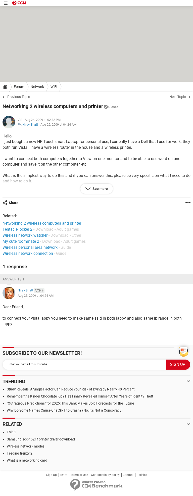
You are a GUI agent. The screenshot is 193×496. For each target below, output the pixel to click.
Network (37, 87)
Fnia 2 (11, 432)
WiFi (54, 87)
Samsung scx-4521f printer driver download (41, 439)
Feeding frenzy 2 (19, 453)
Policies (141, 475)
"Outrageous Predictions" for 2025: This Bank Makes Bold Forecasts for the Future (70, 403)
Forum (19, 87)
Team (63, 475)
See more (100, 189)
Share (13, 203)
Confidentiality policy (105, 475)
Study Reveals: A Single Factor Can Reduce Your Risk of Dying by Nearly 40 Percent (71, 389)
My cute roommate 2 (21, 241)
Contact (128, 475)
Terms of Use (79, 475)
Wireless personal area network (30, 247)
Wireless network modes (25, 446)
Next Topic (177, 97)
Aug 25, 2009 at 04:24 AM (58, 124)
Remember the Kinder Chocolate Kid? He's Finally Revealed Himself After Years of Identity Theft (80, 396)
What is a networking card (27, 460)
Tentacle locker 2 (17, 229)
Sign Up (51, 475)
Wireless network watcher (25, 235)
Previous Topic (18, 97)
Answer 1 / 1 (13, 279)
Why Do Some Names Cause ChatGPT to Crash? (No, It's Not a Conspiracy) (65, 410)
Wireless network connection (28, 253)
